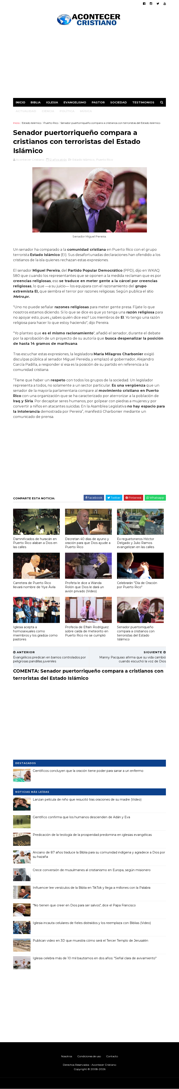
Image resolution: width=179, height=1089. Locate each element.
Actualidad (26, 111)
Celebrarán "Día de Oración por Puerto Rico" (137, 585)
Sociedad (118, 102)
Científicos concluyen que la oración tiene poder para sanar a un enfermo (88, 771)
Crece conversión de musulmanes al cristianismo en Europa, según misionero (92, 870)
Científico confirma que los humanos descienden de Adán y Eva (81, 817)
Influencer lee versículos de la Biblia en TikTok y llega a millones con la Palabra (91, 888)
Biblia (36, 102)
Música (86, 111)
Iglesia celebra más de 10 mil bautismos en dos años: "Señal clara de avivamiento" (95, 958)
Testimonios (143, 102)
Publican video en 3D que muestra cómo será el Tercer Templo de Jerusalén (90, 941)
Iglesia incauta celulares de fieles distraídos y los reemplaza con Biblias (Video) (92, 923)
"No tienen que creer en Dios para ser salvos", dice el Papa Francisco (84, 905)
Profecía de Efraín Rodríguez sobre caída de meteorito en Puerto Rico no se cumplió (87, 631)
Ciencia (48, 111)
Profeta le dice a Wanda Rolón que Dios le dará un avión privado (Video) (84, 587)
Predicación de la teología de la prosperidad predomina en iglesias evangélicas (92, 835)
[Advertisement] (89, 63)
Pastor (98, 102)
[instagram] (151, 3)
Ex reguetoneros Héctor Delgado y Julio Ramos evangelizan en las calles (135, 543)
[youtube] (165, 3)
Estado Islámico (31, 123)
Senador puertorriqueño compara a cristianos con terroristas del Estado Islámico (136, 633)
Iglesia (52, 102)
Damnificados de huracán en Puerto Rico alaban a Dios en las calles (35, 543)
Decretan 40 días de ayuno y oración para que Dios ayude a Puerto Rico (87, 543)
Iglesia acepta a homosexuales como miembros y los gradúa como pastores (35, 633)
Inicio (20, 102)
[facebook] (144, 3)
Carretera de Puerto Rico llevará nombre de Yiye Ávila (34, 585)
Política (67, 111)
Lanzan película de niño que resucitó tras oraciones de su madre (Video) (87, 799)
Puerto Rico (50, 123)
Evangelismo (75, 102)
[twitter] (158, 3)
